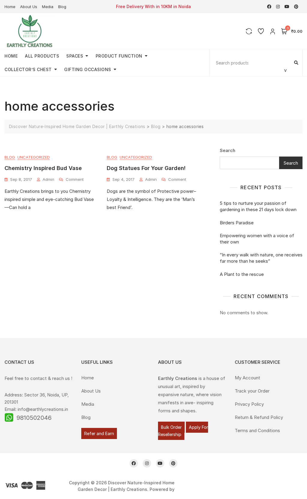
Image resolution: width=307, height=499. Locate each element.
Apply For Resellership (183, 431)
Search (227, 150)
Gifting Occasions (87, 69)
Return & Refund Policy (259, 417)
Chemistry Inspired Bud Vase (43, 168)
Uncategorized (33, 157)
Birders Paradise (237, 223)
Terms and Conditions (257, 430)
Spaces (74, 55)
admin (48, 179)
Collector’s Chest (28, 69)
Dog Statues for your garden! (146, 168)
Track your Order (252, 391)
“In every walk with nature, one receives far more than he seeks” (261, 258)
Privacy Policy (249, 404)
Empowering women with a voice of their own (257, 239)
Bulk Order (171, 427)
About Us (28, 6)
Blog (62, 6)
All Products (42, 55)
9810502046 (34, 417)
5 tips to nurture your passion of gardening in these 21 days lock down (258, 206)
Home (9, 6)
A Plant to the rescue (242, 274)
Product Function (119, 55)
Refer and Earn (99, 433)
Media (47, 6)
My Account (247, 378)
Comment (75, 179)
